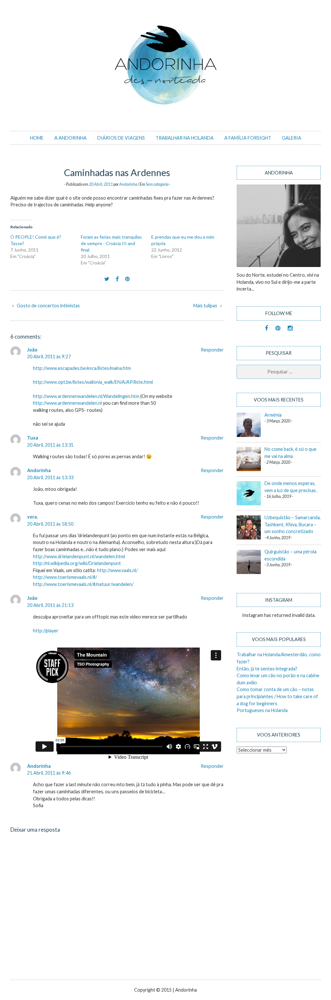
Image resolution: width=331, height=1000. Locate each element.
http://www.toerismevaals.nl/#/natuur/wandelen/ (83, 584)
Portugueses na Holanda (262, 710)
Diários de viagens (121, 138)
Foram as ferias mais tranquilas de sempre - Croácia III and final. (111, 243)
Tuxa (32, 438)
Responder (212, 349)
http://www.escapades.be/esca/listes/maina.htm (82, 368)
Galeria (291, 138)
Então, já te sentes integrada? (267, 668)
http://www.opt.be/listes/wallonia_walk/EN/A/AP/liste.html (93, 382)
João (32, 349)
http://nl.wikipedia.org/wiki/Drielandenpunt (77, 563)
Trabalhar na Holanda (184, 138)
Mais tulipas (205, 305)
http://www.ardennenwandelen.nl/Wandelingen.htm (86, 396)
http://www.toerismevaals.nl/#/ (65, 577)
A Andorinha (70, 138)
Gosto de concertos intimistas (48, 305)
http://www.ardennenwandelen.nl (67, 403)
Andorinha (128, 184)
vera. (32, 517)
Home (37, 138)
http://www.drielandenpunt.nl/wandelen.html (79, 556)
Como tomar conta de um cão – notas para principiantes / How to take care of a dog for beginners (277, 696)
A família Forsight (247, 138)
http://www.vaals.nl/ (117, 570)
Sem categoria (157, 184)
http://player (46, 630)
